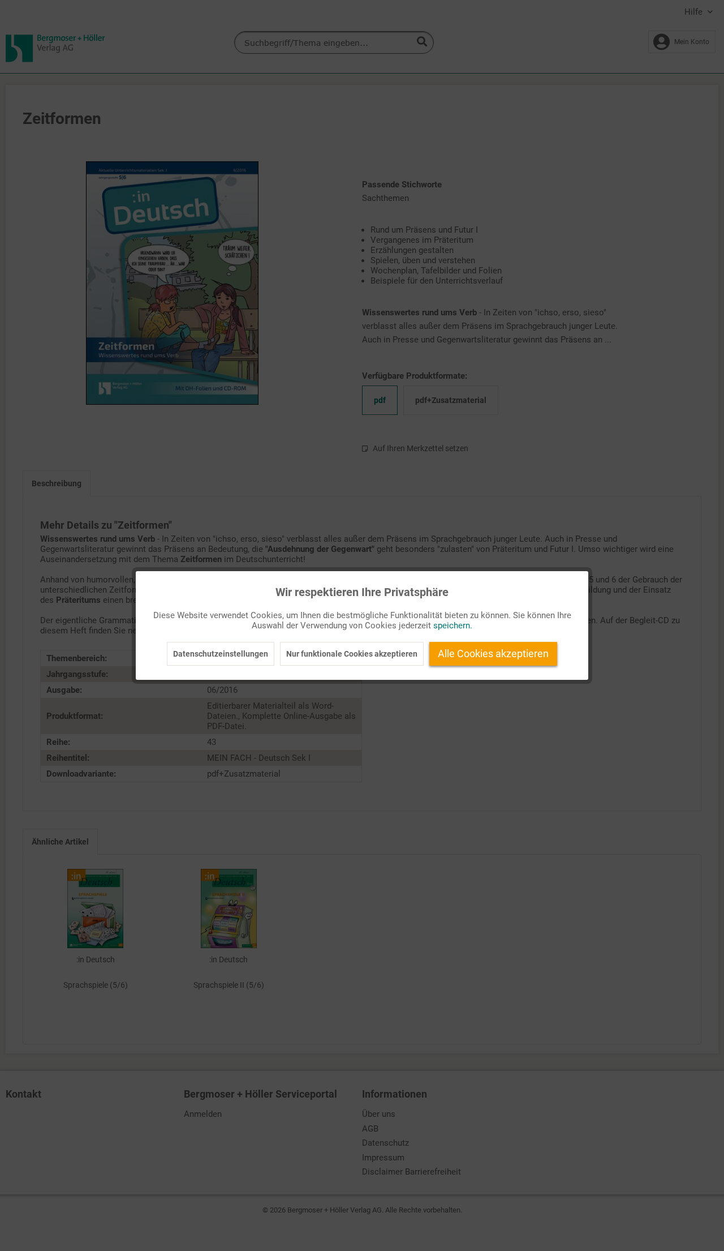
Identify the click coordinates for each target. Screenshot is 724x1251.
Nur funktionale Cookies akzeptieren (351, 653)
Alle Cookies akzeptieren (493, 653)
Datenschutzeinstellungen (220, 653)
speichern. (452, 625)
